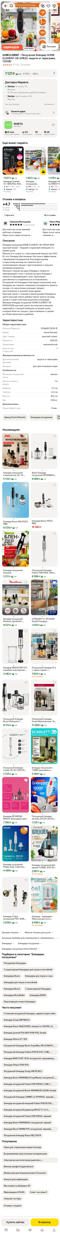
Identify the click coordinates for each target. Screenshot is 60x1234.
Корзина (42, 1230)
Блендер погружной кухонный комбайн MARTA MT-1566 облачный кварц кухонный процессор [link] (35, 182)
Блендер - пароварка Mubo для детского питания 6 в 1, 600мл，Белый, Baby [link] (43, 917)
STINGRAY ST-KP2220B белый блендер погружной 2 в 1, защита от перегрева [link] (43, 620)
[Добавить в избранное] (48, 6)
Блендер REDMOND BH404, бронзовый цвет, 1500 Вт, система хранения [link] (15, 817)
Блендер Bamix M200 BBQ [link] (42, 522)
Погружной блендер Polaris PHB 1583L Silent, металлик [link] (43, 571)
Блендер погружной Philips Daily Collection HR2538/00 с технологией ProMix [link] (13, 865)
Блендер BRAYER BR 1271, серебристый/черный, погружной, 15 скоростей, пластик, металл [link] (15, 668)
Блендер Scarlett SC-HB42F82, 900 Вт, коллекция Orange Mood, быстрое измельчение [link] (12, 182)
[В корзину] (21, 172)
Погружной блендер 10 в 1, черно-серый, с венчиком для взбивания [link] (44, 668)
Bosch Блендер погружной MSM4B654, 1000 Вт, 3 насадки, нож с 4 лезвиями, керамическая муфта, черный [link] (44, 474)
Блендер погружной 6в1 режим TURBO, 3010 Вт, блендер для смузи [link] (43, 866)
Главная (6, 1230)
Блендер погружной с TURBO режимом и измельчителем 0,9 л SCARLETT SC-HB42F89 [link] (43, 769)
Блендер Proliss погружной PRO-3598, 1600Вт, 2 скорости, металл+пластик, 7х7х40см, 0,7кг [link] (14, 917)
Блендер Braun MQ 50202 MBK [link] (15, 522)
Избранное (30, 1230)
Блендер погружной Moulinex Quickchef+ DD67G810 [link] (13, 620)
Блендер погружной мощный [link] (13, 571)
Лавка (18, 1230)
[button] (12, 47)
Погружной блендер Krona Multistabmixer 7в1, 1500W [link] (44, 720)
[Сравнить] (43, 6)
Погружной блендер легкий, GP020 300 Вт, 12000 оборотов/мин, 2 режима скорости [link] (43, 817)
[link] (15, 963)
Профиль (54, 1230)
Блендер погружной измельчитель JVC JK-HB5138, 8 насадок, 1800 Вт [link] (15, 474)
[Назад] (6, 6)
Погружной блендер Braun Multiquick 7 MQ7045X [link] (13, 720)
